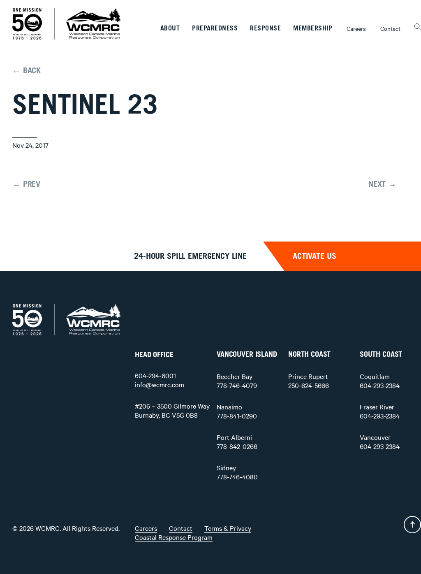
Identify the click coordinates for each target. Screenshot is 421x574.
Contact (390, 28)
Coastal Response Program (174, 536)
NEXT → (382, 184)
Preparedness (215, 28)
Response (265, 28)
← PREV (26, 184)
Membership (312, 28)
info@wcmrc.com (159, 384)
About (170, 28)
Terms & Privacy (227, 527)
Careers (356, 28)
